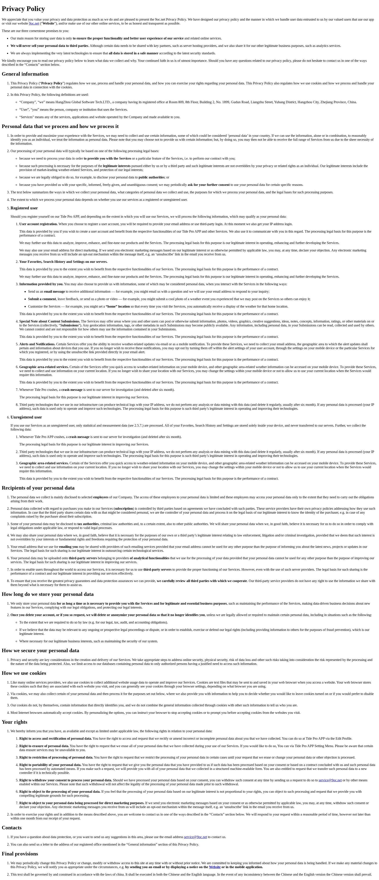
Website (215, 867)
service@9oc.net (330, 780)
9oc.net (34, 23)
